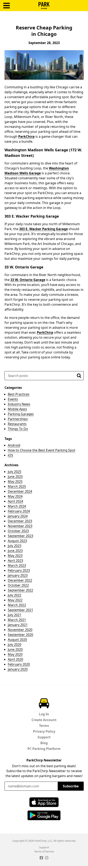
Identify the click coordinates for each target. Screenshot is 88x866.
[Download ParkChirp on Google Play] (44, 815)
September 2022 (20, 590)
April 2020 (15, 659)
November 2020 (20, 629)
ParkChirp (44, 5)
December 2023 (20, 521)
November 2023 (20, 526)
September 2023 (20, 536)
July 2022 (14, 595)
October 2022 (18, 585)
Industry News (19, 404)
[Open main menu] (6, 5)
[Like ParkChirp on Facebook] (41, 858)
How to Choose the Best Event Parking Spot (41, 450)
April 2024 (15, 501)
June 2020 (15, 649)
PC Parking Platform (44, 748)
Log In (44, 714)
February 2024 (19, 511)
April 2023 (15, 560)
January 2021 (18, 624)
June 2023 (15, 550)
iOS (10, 455)
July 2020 (14, 644)
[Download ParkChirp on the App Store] (44, 802)
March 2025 (17, 486)
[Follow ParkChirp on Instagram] (46, 858)
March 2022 (17, 605)
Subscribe (71, 786)
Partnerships (18, 419)
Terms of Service (44, 851)
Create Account (44, 720)
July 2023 (14, 545)
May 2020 (15, 654)
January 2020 (18, 669)
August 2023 (17, 540)
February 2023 (19, 570)
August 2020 (17, 639)
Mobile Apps (17, 409)
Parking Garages (21, 414)
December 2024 (20, 491)
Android (14, 445)
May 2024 (15, 496)
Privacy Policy (44, 731)
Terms (44, 725)
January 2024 (18, 516)
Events (13, 399)
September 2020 (20, 634)
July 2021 (14, 615)
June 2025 (15, 476)
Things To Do (18, 429)
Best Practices (18, 394)
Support (44, 737)
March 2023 (17, 565)
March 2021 (17, 620)
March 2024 (17, 506)
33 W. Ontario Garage (27, 279)
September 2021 (20, 610)
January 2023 (18, 575)
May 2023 (15, 555)
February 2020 (19, 664)
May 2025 (15, 481)
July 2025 (14, 471)
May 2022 (15, 600)
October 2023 (18, 531)
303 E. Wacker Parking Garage (43, 229)
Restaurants (17, 424)
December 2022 (20, 580)
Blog (44, 743)
